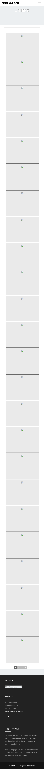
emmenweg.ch (10, 3)
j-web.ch (8, 717)
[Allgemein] (22, 97)
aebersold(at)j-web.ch (14, 711)
